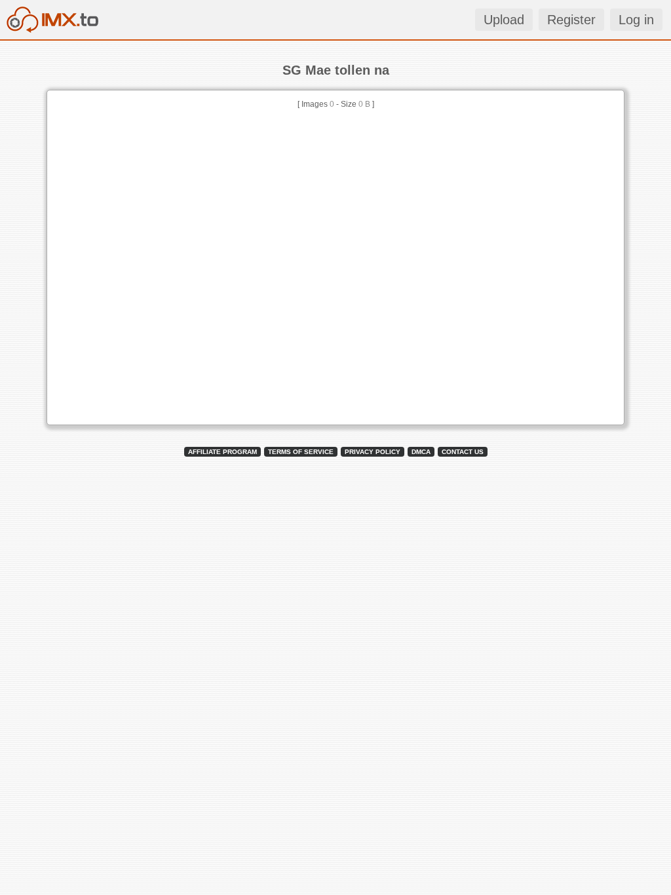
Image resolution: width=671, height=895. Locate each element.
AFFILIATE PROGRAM (222, 451)
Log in (636, 19)
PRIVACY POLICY (372, 451)
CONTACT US (463, 451)
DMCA (421, 451)
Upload (504, 19)
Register (571, 19)
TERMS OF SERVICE (301, 451)
